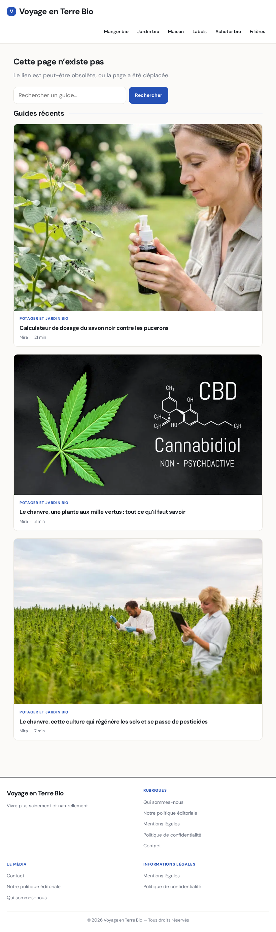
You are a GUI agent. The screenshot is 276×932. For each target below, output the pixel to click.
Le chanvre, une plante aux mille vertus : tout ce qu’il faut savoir (102, 511)
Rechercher (148, 95)
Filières (257, 31)
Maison (176, 31)
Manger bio (116, 31)
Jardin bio (148, 31)
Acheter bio (228, 31)
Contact (152, 846)
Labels (200, 31)
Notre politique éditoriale (170, 813)
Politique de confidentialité (172, 835)
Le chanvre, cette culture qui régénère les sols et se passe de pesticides (114, 721)
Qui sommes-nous (163, 802)
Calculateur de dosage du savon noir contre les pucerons (94, 328)
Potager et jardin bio (44, 318)
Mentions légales (161, 824)
